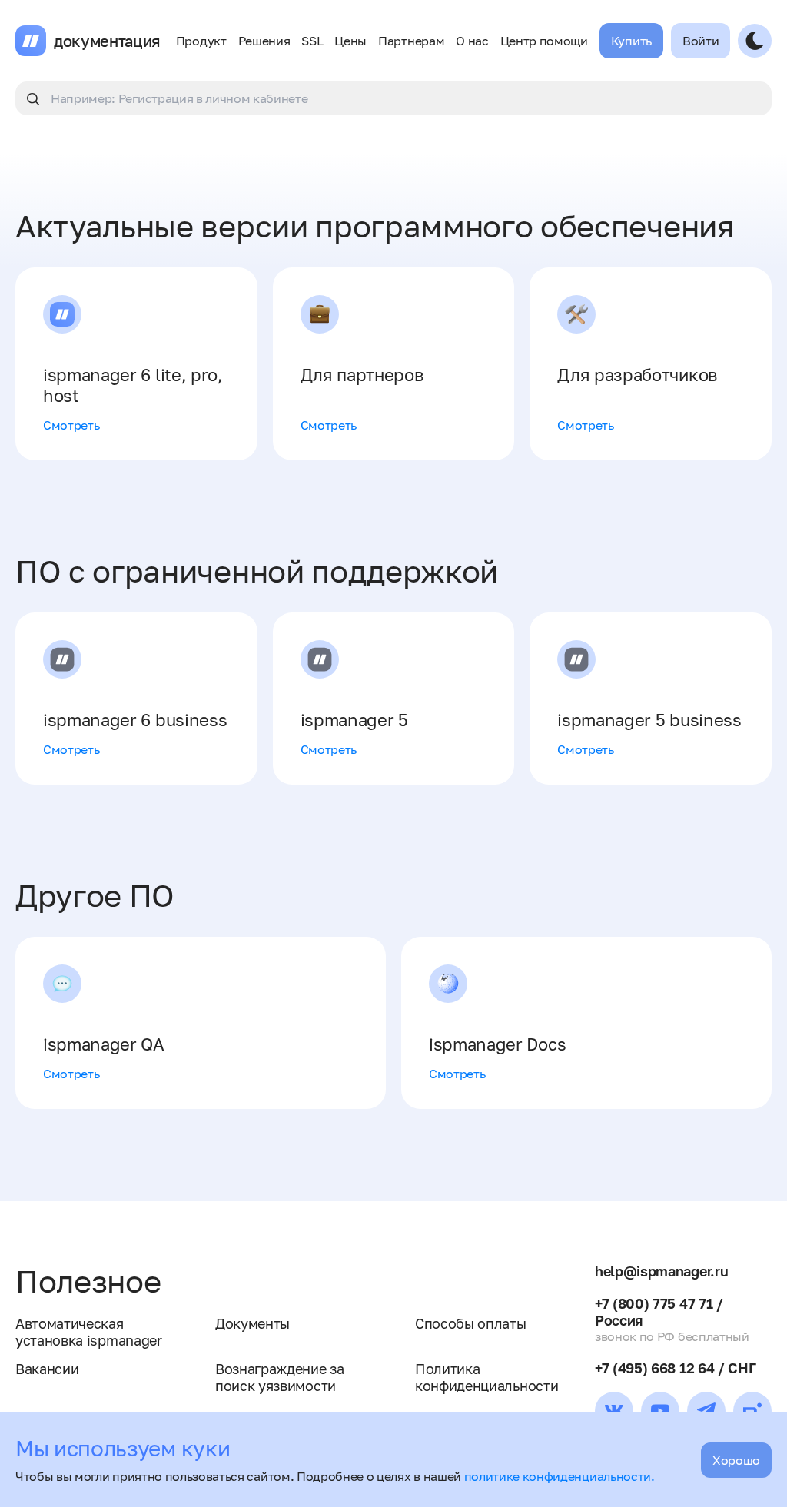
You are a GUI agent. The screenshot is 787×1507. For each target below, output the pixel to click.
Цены (350, 40)
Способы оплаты (470, 1323)
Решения (264, 40)
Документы (252, 1323)
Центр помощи (544, 40)
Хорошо (736, 1460)
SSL (312, 40)
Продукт (201, 40)
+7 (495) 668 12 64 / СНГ (675, 1367)
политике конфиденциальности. (559, 1476)
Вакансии (46, 1368)
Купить (631, 40)
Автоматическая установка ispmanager (88, 1332)
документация (107, 40)
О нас (472, 40)
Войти (700, 40)
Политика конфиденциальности (486, 1377)
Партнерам (411, 40)
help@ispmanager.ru (661, 1271)
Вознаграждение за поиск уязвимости (279, 1377)
